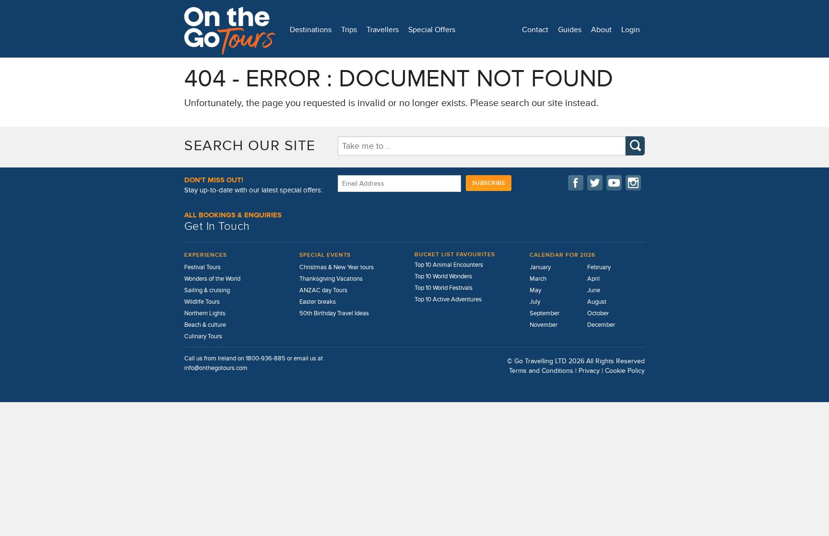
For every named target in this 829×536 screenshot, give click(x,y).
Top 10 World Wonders (443, 276)
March (538, 279)
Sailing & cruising (207, 290)
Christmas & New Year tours (336, 267)
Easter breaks (317, 302)
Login (630, 30)
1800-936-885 (265, 358)
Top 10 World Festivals (443, 288)
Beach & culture (205, 325)
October (598, 313)
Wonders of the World (212, 279)
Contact (535, 30)
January (540, 267)
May (535, 290)
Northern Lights (204, 313)
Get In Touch (217, 226)
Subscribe (489, 183)
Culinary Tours (203, 336)
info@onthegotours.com (216, 368)
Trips (349, 30)
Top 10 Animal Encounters (448, 265)
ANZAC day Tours (323, 290)
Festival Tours (202, 267)
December (601, 325)
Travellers (383, 30)
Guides (569, 30)
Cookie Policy (625, 371)
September (544, 313)
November (543, 325)
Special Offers (431, 30)
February (599, 267)
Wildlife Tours (202, 302)
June (593, 290)
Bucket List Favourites (454, 254)
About (601, 30)
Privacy (589, 371)
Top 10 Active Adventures (448, 299)
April (593, 279)
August (596, 302)
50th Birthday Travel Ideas (334, 313)
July (535, 302)
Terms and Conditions (541, 371)
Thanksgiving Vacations (331, 279)
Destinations (311, 30)
